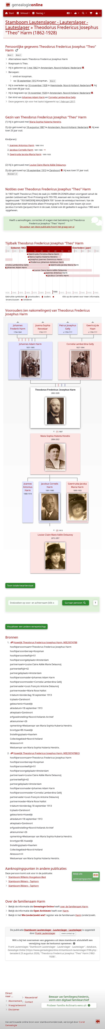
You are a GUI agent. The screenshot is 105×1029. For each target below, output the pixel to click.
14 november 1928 (37, 92)
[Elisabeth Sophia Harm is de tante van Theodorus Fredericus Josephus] (25, 339)
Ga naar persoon (74, 602)
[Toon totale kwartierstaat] (17, 322)
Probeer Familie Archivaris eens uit (67, 1005)
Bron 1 (10, 55)
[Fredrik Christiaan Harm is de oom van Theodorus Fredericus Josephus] (32, 339)
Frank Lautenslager (45, 933)
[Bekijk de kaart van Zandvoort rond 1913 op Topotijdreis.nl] (61, 170)
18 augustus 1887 (35, 127)
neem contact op (67, 933)
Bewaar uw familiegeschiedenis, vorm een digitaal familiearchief (69, 998)
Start (11, 13)
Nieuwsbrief (31, 997)
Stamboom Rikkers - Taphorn (23, 881)
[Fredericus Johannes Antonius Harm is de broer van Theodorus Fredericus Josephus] (64, 385)
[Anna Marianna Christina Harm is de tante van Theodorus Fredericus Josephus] (22, 339)
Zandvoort (54, 170)
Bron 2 (52, 81)
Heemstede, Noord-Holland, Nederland (70, 85)
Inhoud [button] (24, 13)
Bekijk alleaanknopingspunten (82, 876)
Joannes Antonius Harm (22, 145)
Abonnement (15, 1000)
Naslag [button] (39, 13)
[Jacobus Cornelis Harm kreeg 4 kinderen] (45, 149)
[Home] (98, 1021)
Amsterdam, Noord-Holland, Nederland (61, 67)
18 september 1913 (27, 80)
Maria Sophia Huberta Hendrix (45, 121)
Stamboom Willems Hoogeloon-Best (27, 877)
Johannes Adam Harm (33, 97)
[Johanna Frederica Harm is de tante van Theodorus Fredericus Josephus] (18, 339)
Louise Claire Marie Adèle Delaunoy (47, 164)
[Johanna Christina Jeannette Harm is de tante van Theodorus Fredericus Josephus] (28, 339)
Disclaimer (13, 1009)
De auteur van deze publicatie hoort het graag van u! (47, 226)
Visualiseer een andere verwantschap (26, 626)
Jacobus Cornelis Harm (21, 149)
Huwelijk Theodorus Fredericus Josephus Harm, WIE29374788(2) (47, 753)
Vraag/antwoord (17, 1005)
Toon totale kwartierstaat (20, 585)
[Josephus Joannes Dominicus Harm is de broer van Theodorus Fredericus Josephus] (61, 385)
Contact (29, 1001)
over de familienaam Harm (74, 906)
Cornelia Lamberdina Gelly (62, 97)
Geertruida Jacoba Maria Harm (25, 154)
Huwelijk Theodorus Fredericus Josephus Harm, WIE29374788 (45, 642)
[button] (69, 13)
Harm (65, 910)
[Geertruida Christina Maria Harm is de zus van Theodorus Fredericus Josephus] (58, 385)
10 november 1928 (37, 85)
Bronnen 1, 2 (12, 174)
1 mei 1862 (32, 67)
